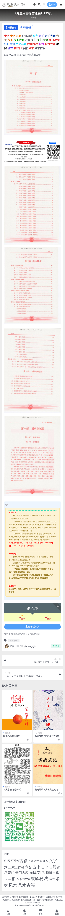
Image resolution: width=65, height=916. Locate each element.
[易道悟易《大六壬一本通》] (48, 710)
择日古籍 (52, 872)
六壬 (7, 867)
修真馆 (44, 861)
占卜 (37, 867)
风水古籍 (26, 885)
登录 (53, 4)
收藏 (57, 646)
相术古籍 (25, 879)
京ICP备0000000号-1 (23, 905)
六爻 (28, 867)
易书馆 (33, 17)
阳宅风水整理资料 (11, 735)
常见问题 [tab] (27, 27)
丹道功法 (33, 861)
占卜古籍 (49, 866)
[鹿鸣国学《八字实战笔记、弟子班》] (48, 764)
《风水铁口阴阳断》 (12, 789)
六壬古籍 (17, 867)
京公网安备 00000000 (41, 905)
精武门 (52, 879)
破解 (35, 878)
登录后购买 (33, 626)
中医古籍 (19, 860)
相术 (15, 878)
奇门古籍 (22, 872)
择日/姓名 (14, 640)
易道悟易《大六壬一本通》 (47, 735)
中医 (7, 861)
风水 (13, 885)
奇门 (11, 872)
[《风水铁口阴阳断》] (17, 764)
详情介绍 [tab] (12, 27)
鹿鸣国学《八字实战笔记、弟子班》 (47, 790)
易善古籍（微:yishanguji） (23, 646)
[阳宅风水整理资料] (17, 710)
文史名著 (7, 879)
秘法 (43, 878)
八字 (53, 860)
